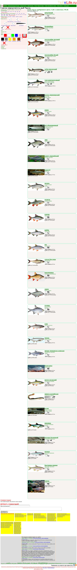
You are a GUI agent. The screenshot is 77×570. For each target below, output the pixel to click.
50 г (24, 13)
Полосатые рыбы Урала (37, 513)
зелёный (12, 37)
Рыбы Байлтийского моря (39, 566)
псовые (34, 563)
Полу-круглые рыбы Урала (61, 515)
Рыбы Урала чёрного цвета (51, 518)
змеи (19, 563)
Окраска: (3, 46)
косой (3, 29)
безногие (58, 563)
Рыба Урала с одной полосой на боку (39, 515)
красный (5, 37)
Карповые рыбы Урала (17, 525)
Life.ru (71, 3)
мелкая (13, 16)
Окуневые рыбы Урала (17, 530)
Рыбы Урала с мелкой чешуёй (19, 514)
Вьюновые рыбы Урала (17, 523)
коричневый (19, 41)
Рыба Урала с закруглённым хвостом (6, 525)
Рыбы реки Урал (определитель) (7, 513)
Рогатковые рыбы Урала (17, 524)
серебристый (24, 37)
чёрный (2, 41)
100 (15, 11)
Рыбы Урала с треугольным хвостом (6, 524)
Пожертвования (51, 567)
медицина (72, 563)
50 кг (4, 15)
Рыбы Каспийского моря (50, 5)
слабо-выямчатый (10, 21)
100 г (2, 14)
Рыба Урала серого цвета (50, 519)
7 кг (23, 14)
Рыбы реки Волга (64, 566)
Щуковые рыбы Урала (17, 526)
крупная (20, 16)
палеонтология (65, 563)
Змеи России (30, 5)
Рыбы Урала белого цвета (51, 514)
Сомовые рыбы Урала (17, 533)
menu (5, 5)
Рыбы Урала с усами (30, 513)
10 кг (25, 14)
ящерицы (43, 563)
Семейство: (3, 48)
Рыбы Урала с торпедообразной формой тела (63, 514)
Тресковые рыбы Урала (17, 527)
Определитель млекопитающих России (8, 566)
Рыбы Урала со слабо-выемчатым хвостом (7, 522)
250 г (4, 14)
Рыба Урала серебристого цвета (51, 517)
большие (26, 563)
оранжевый (14, 41)
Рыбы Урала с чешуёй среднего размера (21, 515)
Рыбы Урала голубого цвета (51, 516)
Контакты (45, 567)
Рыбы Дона (66, 5)
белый (9, 37)
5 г (17, 13)
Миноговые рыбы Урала (17, 531)
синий (16, 37)
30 (8, 11)
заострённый (21, 25)
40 (10, 11)
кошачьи (52, 563)
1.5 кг (14, 14)
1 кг (12, 14)
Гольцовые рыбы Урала (17, 529)
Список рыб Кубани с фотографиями (40, 538)
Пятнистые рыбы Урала (37, 514)
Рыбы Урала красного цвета (51, 513)
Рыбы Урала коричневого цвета (51, 520)
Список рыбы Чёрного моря (39, 549)
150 (17, 11)
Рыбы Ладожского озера (38, 567)
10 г (19, 13)
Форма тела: (3, 31)
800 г (9, 14)
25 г (21, 13)
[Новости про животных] (74, 565)
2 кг (16, 14)
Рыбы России (23, 5)
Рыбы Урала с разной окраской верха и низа (40, 517)
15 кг (2, 15)
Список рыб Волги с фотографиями (40, 546)
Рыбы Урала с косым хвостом (5, 527)
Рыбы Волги (60, 5)
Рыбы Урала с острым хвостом (5, 526)
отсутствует (9, 16)
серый (6, 41)
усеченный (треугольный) (5, 25)
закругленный (13, 25)
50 (11, 11)
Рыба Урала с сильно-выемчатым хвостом (7, 523)
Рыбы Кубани (31, 567)
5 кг (21, 14)
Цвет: (2, 34)
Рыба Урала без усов (30, 514)
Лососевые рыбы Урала (17, 532)
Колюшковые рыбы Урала (17, 528)
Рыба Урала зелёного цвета (51, 515)
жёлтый (10, 41)
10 (5, 11)
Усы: (2, 33)
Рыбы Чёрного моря (39, 5)
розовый (20, 37)
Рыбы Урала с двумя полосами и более (39, 516)
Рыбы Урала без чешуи (18, 513)
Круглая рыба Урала (60, 516)
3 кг (18, 14)
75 (13, 11)
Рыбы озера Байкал (57, 566)
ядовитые (3, 563)
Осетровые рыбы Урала (17, 522)
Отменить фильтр (4, 12)
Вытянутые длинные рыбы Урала (62, 513)
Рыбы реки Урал (70, 566)
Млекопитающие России (13, 5)
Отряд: (2, 47)
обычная (17, 16)
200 (19, 11)
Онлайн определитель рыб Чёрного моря (27, 566)
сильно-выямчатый (17, 21)
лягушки (14, 563)
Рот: (2, 30)
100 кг (7, 15)
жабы (8, 563)
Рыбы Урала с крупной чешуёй (19, 516)
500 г (7, 14)
